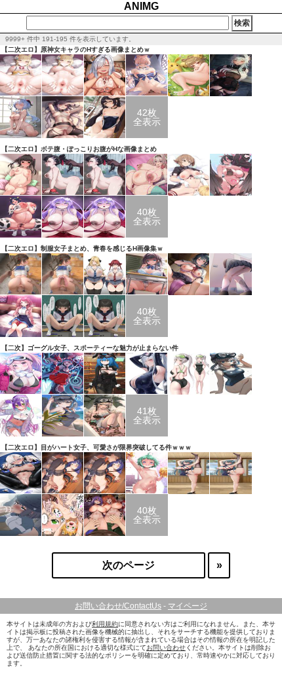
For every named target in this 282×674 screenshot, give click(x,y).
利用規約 (105, 624)
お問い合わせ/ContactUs (118, 606)
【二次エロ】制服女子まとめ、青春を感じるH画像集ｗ (82, 248)
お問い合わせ (166, 647)
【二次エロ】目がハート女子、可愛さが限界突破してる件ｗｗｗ (96, 447)
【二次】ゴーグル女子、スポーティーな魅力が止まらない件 (89, 347)
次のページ (128, 565)
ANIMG (141, 6)
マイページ (187, 606)
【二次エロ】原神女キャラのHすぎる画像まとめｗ (75, 49)
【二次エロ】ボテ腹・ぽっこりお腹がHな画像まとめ (79, 148)
